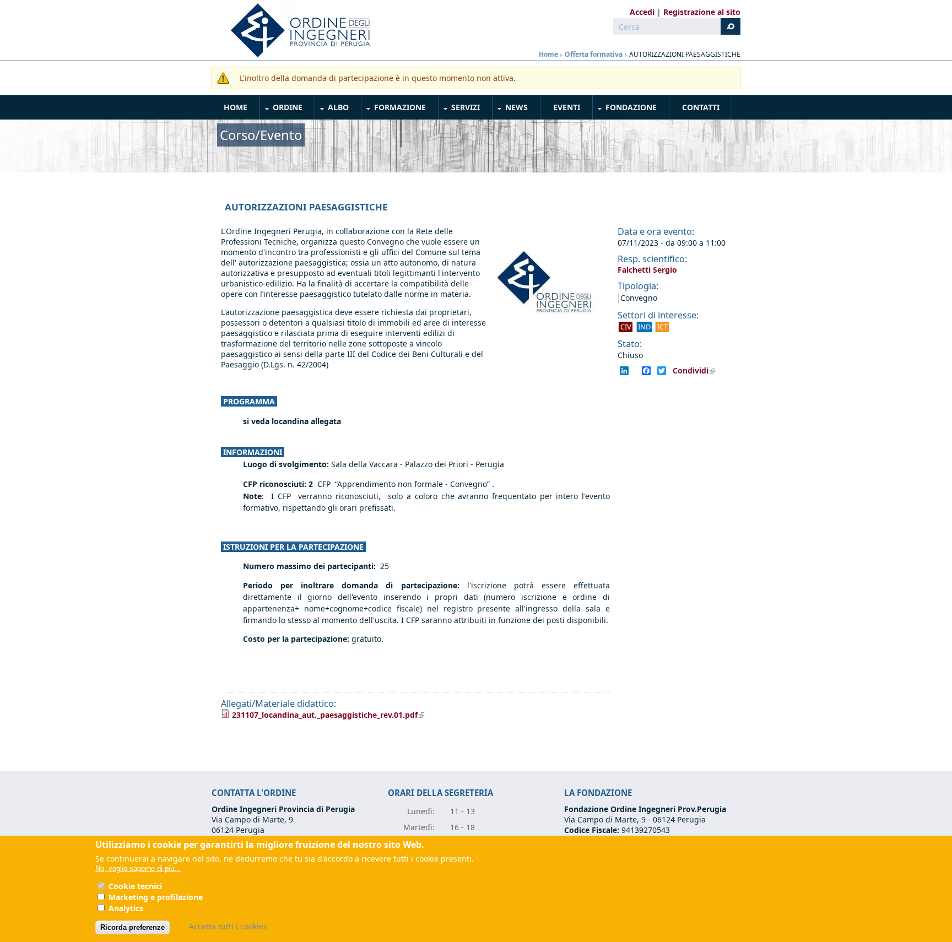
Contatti (701, 107)
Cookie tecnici (135, 886)
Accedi (642, 12)
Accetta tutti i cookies (228, 926)
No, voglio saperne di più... (138, 868)
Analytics (126, 908)
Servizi (459, 109)
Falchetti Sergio (647, 269)
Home (548, 54)
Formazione (394, 109)
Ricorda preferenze (132, 927)
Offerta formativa (594, 54)
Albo (332, 109)
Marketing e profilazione (156, 897)
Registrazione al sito (701, 12)
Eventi (566, 107)
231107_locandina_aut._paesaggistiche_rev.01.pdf (328, 715)
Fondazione (625, 109)
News (510, 109)
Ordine (281, 109)
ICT (662, 327)
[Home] (296, 30)
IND (644, 327)
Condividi (698, 370)
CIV (625, 327)
